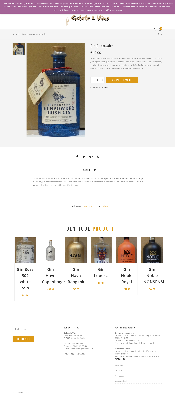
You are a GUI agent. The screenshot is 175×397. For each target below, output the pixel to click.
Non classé (119, 376)
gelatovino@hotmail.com (82, 348)
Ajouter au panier (122, 80)
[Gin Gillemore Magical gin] (161, 34)
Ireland (105, 206)
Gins (23, 34)
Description (89, 169)
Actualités (119, 365)
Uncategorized (121, 381)
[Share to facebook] (77, 156)
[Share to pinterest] (98, 156)
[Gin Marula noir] (158, 34)
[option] (19, 49)
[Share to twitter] (84, 156)
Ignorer (119, 10)
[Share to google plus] (91, 156)
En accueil (119, 371)
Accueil (16, 34)
